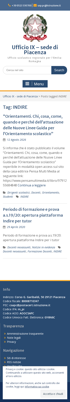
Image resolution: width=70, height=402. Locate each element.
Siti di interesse (16, 358)
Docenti (35, 192)
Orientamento (50, 192)
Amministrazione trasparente (25, 333)
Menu (39, 84)
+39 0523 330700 (22, 5)
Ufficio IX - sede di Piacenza (20, 96)
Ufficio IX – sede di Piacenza (35, 50)
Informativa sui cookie (37, 386)
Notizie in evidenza (43, 247)
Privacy (11, 342)
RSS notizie (14, 362)
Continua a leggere (32, 185)
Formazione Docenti (40, 251)
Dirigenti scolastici (18, 192)
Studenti (8, 196)
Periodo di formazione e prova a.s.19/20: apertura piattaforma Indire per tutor (33, 215)
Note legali (14, 337)
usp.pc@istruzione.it (49, 5)
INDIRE (24, 196)
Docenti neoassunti (19, 247)
